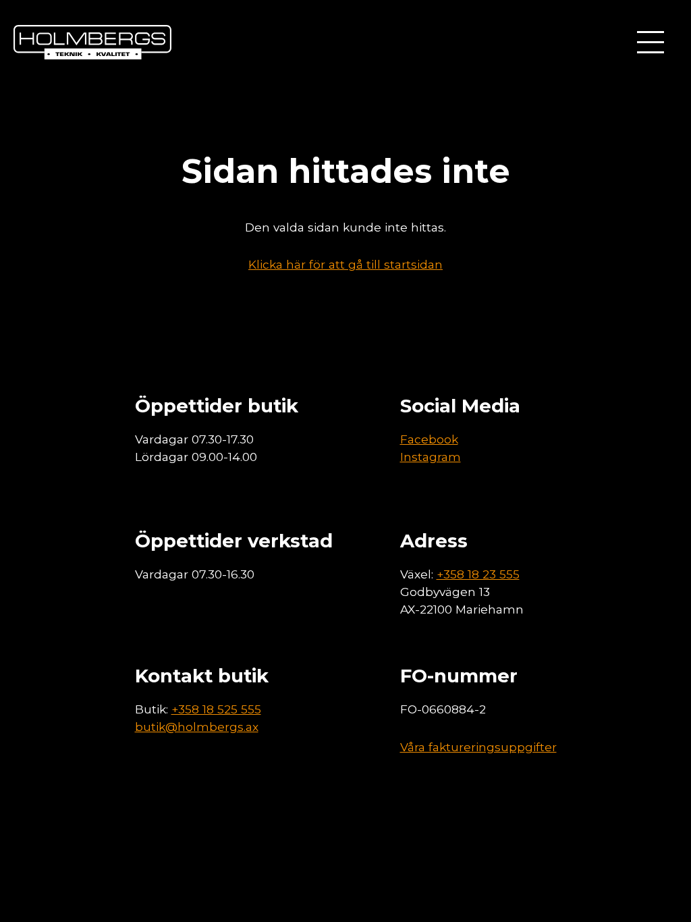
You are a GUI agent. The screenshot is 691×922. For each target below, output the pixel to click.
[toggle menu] (651, 42)
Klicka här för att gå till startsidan (345, 264)
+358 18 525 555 (216, 709)
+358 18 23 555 (478, 574)
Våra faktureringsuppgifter (478, 747)
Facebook (429, 439)
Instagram (430, 457)
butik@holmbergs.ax (196, 727)
